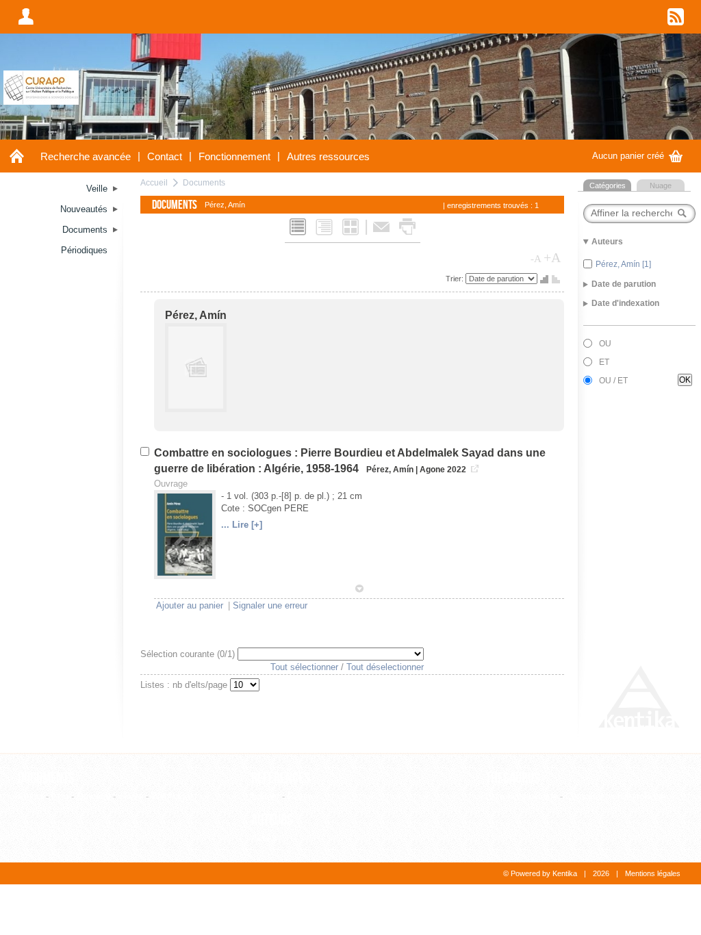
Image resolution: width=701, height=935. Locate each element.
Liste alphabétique (521, 796)
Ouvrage (93, 796)
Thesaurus (512, 778)
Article (30, 796)
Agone (432, 469)
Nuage (661, 185)
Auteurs (272, 820)
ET (604, 362)
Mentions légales (652, 873)
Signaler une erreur (270, 605)
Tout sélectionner (304, 667)
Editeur (265, 796)
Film (59, 796)
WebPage (170, 796)
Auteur (264, 838)
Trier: (456, 278)
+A (552, 257)
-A (536, 258)
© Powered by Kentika (540, 873)
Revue (300, 796)
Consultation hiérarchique (615, 796)
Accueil (154, 182)
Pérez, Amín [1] (623, 264)
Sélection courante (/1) (189, 654)
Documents (204, 182)
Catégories (607, 185)
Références (280, 778)
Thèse (130, 796)
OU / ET (613, 380)
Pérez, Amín (196, 315)
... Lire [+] (241, 525)
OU (605, 343)
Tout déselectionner (385, 667)
